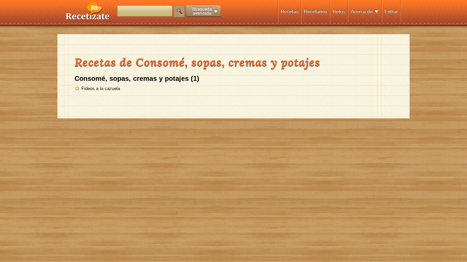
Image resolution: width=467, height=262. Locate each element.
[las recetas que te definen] (88, 18)
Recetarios (315, 11)
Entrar (391, 11)
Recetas (289, 11)
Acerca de (362, 11)
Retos (339, 11)
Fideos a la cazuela (100, 88)
